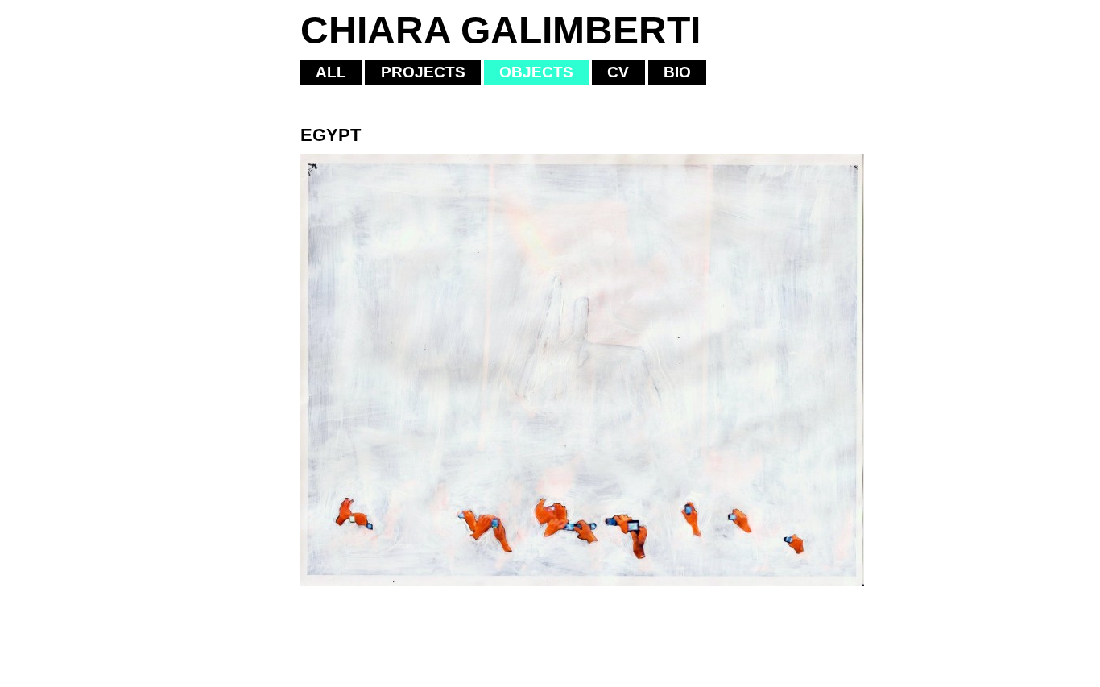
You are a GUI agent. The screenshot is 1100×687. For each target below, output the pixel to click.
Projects (423, 72)
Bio (677, 72)
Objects (536, 72)
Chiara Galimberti (500, 30)
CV (618, 72)
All (331, 72)
